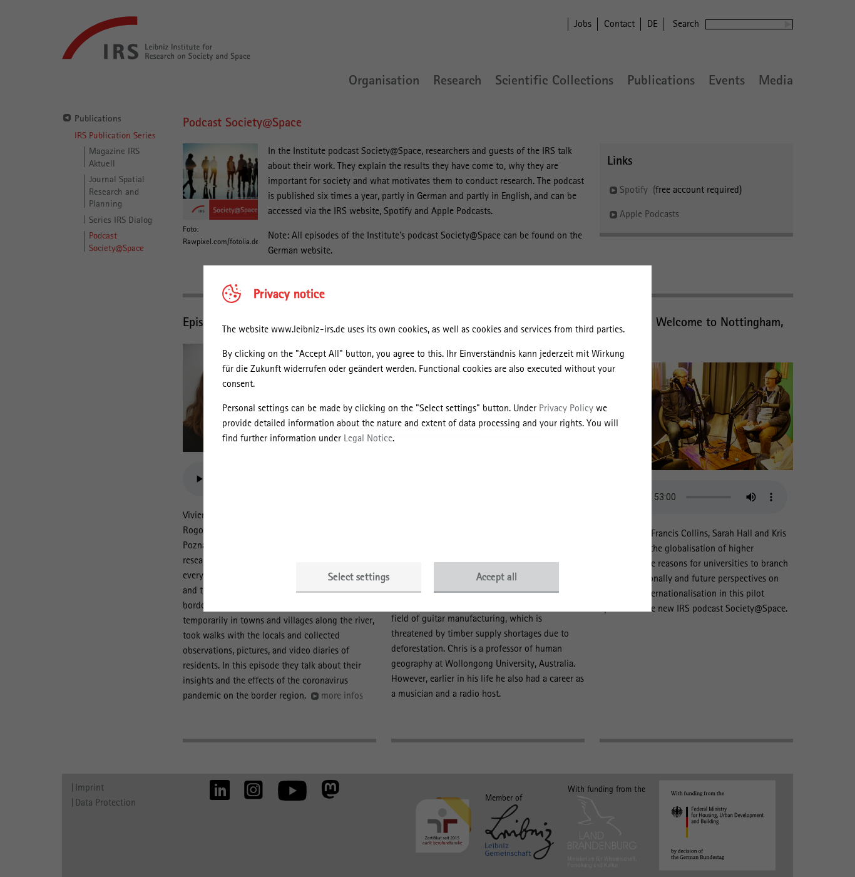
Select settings (358, 576)
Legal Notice (368, 438)
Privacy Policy (566, 408)
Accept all (496, 576)
